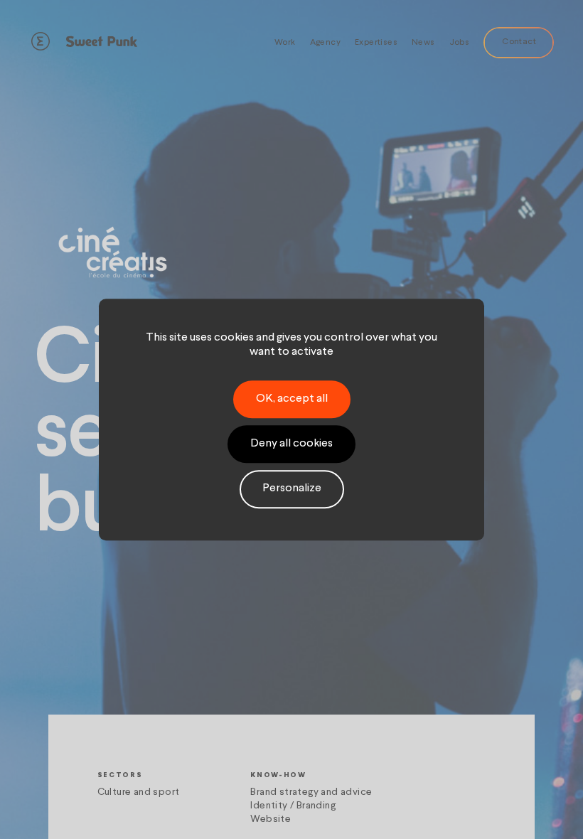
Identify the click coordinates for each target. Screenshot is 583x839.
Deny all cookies (291, 443)
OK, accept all (292, 399)
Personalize (291, 489)
